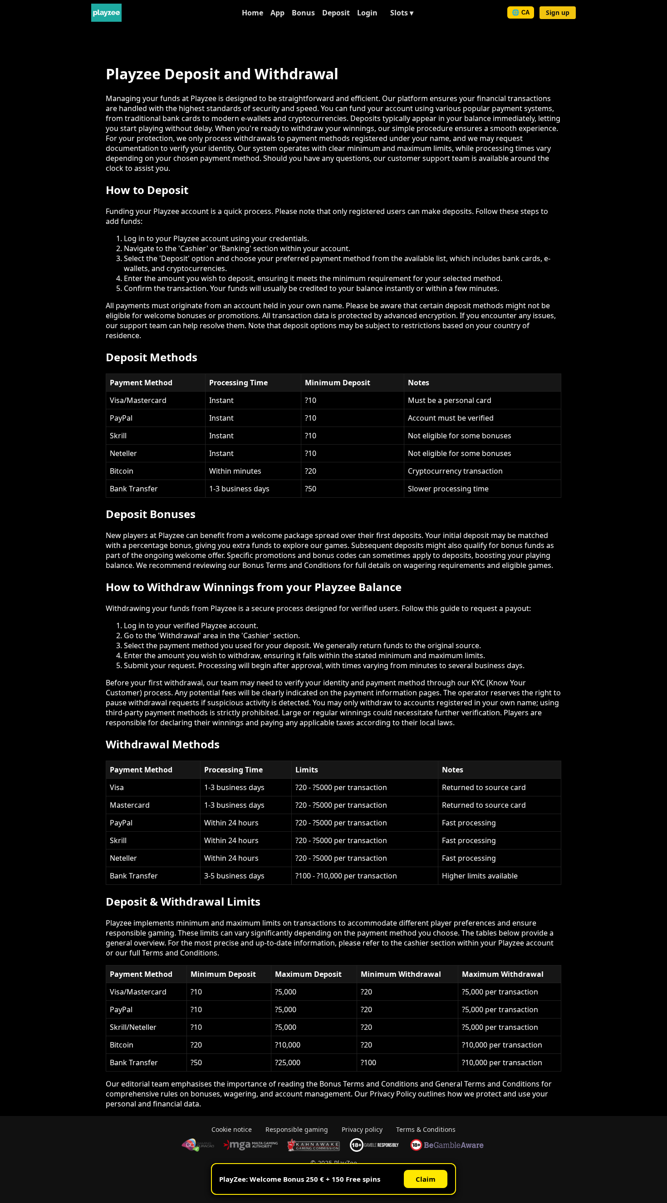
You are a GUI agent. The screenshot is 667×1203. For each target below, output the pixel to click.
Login (367, 13)
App (277, 13)
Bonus (303, 13)
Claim (426, 1179)
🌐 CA (521, 12)
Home (252, 13)
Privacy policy (362, 1129)
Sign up (557, 12)
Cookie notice (231, 1129)
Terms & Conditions (426, 1129)
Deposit (336, 13)
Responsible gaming (296, 1129)
